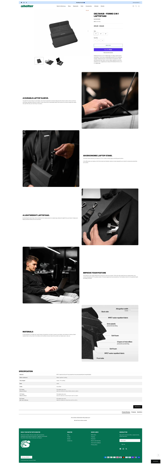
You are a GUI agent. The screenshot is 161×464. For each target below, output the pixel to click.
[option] (62, 32)
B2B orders (93, 434)
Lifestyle (96, 6)
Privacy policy (94, 444)
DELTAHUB (97, 19)
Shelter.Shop (26, 460)
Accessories (89, 6)
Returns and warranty (96, 440)
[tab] (126, 412)
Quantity (96, 37)
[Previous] (57, 3)
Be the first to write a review (80, 420)
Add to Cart (108, 45)
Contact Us (69, 440)
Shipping (93, 436)
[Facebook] (21, 2)
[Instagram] (24, 2)
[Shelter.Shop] (27, 6)
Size (95, 31)
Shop (69, 6)
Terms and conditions (96, 442)
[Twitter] (26, 2)
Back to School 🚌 (61, 6)
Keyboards (75, 6)
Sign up (123, 444)
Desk (82, 6)
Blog (68, 434)
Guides (68, 436)
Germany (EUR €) (136, 2)
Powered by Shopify (32, 460)
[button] (80, 420)
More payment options (108, 52)
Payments (93, 438)
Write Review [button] (138, 406)
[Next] (104, 3)
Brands (102, 6)
